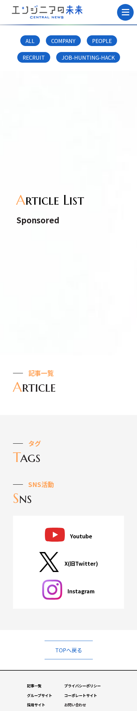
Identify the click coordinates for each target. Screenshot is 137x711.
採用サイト (36, 704)
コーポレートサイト (80, 695)
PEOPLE (102, 41)
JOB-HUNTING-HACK (88, 57)
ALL (30, 41)
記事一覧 (34, 685)
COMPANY (63, 41)
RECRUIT (34, 57)
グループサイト (39, 695)
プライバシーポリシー (82, 685)
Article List (50, 199)
